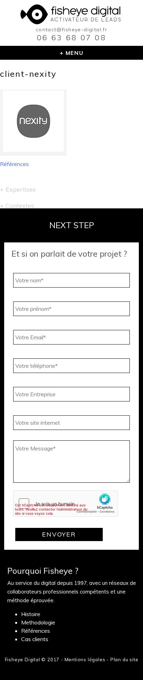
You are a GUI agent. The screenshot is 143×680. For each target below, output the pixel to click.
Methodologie (38, 622)
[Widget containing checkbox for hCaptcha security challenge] (65, 503)
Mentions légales (85, 659)
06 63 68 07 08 (71, 37)
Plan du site (124, 659)
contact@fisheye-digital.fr (71, 29)
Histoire (30, 614)
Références (14, 163)
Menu (74, 52)
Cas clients (34, 639)
